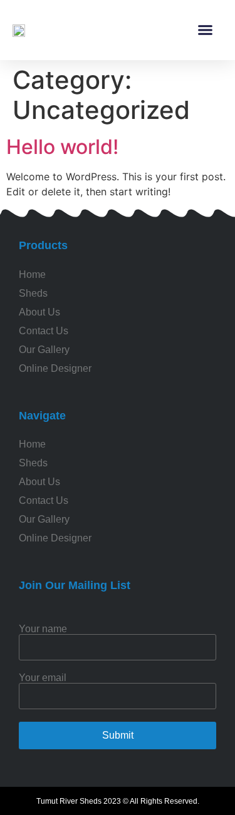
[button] (205, 30)
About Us (39, 481)
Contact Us (43, 500)
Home (32, 444)
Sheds (33, 463)
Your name (43, 629)
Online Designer (55, 538)
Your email (42, 678)
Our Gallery (44, 519)
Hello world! (62, 147)
